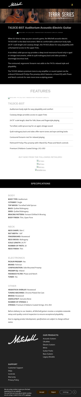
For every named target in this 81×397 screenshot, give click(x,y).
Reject (53, 392)
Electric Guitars (49, 344)
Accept (41, 392)
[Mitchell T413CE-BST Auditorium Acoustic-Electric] (28, 97)
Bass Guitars (48, 354)
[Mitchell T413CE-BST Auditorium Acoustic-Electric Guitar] (40, 33)
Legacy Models (49, 357)
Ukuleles (46, 341)
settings (28, 395)
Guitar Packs (48, 351)
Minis (45, 348)
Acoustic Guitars (49, 338)
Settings (66, 392)
